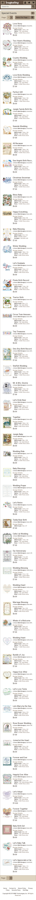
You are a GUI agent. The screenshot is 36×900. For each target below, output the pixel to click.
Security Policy (16, 890)
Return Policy (22, 888)
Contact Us (12, 888)
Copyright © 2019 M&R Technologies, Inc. (15, 893)
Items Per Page (22, 17)
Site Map (25, 890)
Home (5, 888)
